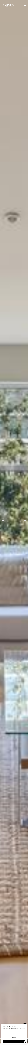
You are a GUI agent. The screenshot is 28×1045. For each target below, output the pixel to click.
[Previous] (3, 519)
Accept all (14, 1041)
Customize (14, 1037)
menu (21, 4)
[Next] (25, 519)
